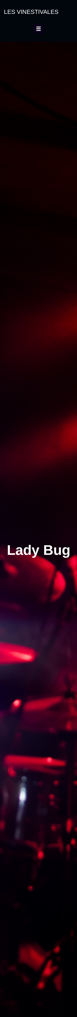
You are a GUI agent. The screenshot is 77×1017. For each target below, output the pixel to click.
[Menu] (38, 29)
